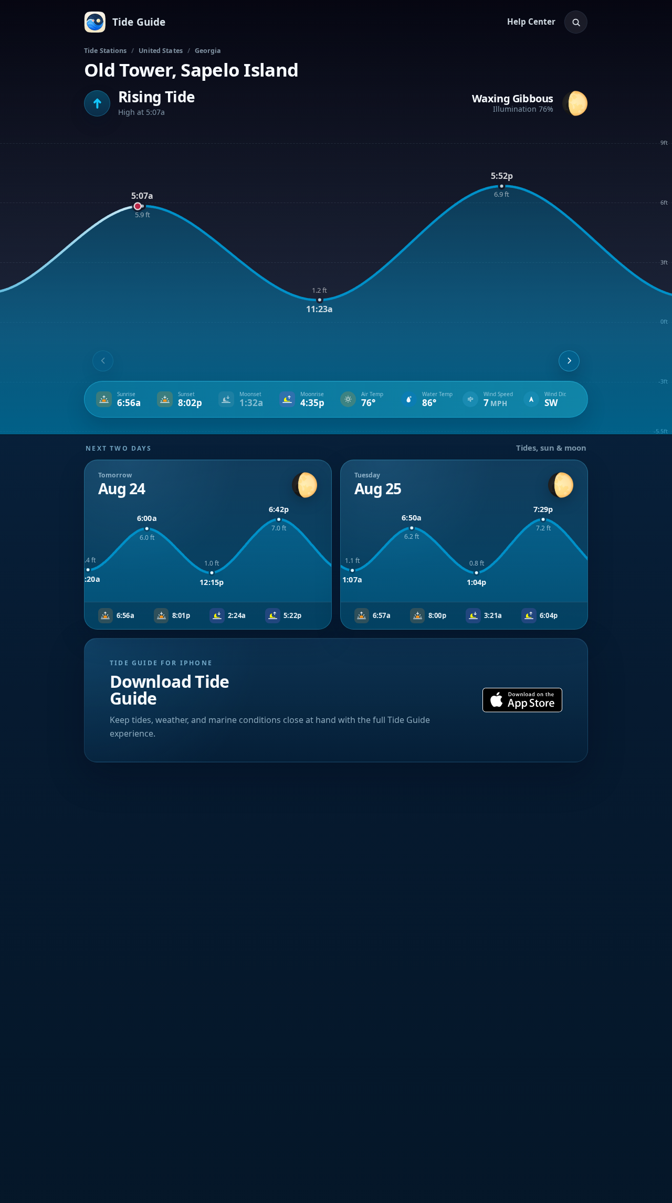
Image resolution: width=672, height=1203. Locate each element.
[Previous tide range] (102, 360)
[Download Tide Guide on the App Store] (522, 700)
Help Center (531, 21)
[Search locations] (576, 22)
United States (161, 50)
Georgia (208, 50)
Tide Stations (105, 50)
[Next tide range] (569, 360)
